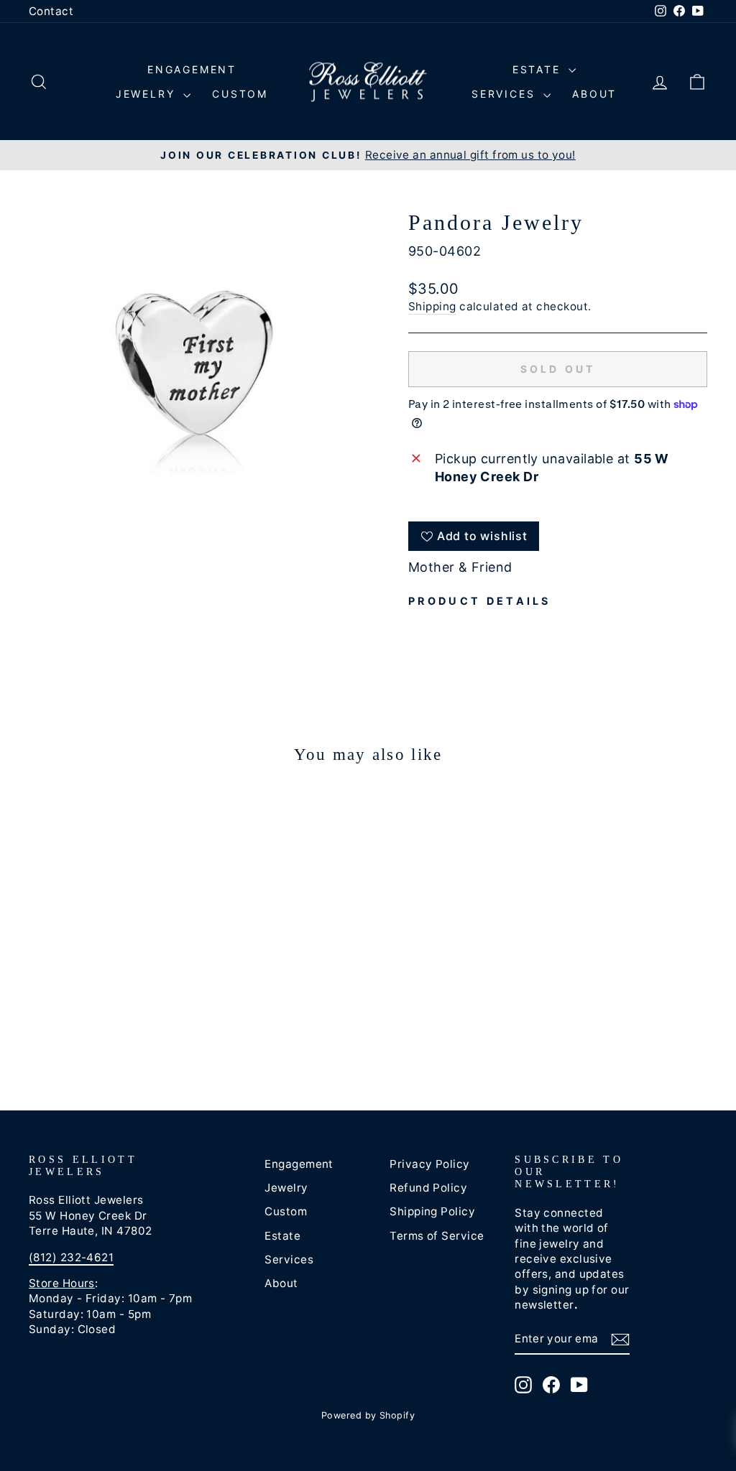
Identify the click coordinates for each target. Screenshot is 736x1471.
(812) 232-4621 (71, 1257)
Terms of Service (437, 1236)
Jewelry (148, 94)
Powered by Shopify (368, 1415)
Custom (240, 94)
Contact (51, 11)
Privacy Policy (429, 1164)
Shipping (432, 306)
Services (506, 94)
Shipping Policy (432, 1211)
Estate (539, 69)
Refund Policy (428, 1187)
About (594, 94)
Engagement (191, 69)
